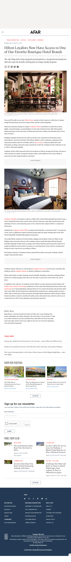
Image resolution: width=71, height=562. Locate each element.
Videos (6, 516)
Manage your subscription (33, 512)
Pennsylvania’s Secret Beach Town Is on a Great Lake (56, 383)
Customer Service (30, 519)
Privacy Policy (50, 519)
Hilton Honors (29, 120)
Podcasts (7, 509)
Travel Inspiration (12, 40)
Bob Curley (63, 455)
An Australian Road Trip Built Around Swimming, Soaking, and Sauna (24, 465)
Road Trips (17, 442)
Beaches (50, 379)
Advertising (49, 516)
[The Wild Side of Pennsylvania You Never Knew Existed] (14, 371)
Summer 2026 (18, 460)
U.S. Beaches (50, 442)
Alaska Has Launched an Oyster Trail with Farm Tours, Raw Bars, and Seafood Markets (33, 347)
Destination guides (10, 506)
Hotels (23, 40)
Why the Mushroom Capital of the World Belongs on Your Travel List (35, 384)
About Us (49, 506)
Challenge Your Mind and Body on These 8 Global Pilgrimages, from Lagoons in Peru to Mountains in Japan (56, 468)
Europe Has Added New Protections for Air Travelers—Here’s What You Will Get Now (33, 341)
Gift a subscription (31, 509)
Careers (48, 509)
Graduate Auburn (21, 271)
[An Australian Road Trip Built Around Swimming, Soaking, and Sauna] (8, 462)
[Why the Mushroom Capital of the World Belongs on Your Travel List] (35, 371)
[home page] (35, 32)
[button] (38, 545)
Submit (9, 431)
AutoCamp (7, 289)
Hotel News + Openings (36, 40)
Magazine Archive (30, 516)
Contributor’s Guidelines (53, 512)
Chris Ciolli (63, 475)
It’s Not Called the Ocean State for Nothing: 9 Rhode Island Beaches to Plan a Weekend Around (56, 448)
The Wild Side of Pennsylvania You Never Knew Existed (12, 384)
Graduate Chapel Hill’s (20, 230)
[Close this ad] (70, 555)
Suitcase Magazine (10, 522)
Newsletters (8, 512)
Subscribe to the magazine (33, 506)
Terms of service (30, 522)
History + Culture (52, 460)
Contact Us (49, 522)
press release (39, 142)
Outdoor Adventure (11, 379)
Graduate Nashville (10, 219)
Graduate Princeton (39, 269)
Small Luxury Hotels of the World (15, 286)
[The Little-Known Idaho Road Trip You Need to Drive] (8, 444)
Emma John (31, 471)
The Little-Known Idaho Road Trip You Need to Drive (23, 447)
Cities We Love (31, 379)
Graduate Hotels (35, 126)
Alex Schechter (17, 455)
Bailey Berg (9, 311)
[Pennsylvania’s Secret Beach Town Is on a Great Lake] (57, 371)
